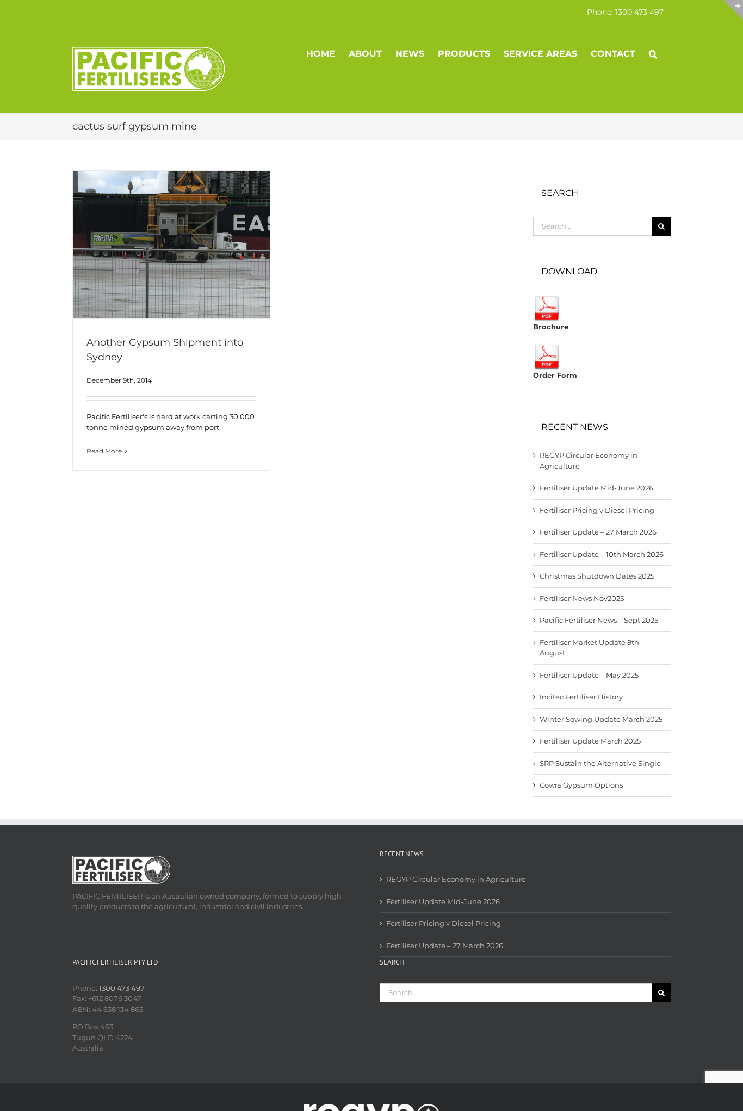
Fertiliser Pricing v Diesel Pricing (597, 510)
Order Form (555, 375)
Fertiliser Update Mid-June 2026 (596, 487)
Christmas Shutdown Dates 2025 (597, 576)
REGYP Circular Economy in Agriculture (456, 879)
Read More (104, 451)
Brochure (550, 326)
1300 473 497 (122, 988)
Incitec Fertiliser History (581, 696)
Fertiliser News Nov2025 (582, 598)
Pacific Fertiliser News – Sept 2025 (599, 620)
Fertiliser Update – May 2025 (589, 675)
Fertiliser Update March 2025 (590, 740)
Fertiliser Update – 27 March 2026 (598, 531)
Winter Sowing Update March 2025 (601, 719)
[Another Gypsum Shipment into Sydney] (171, 244)
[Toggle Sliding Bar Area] (733, 10)
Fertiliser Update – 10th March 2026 (602, 554)
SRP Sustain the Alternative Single (600, 763)
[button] (653, 53)
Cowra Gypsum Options (581, 785)
